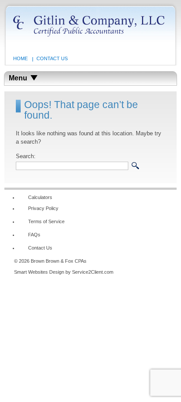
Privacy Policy (43, 208)
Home (20, 58)
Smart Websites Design (39, 272)
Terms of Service (46, 221)
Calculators (40, 197)
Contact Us (52, 58)
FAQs (34, 234)
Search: (26, 156)
